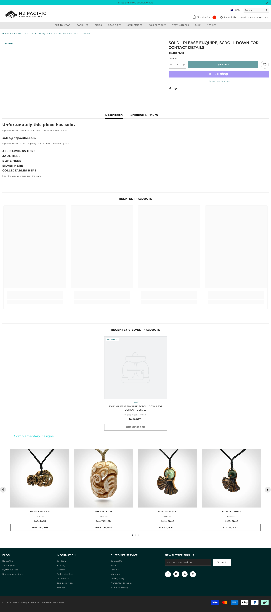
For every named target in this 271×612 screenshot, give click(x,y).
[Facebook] (170, 89)
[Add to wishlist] (265, 65)
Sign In (244, 17)
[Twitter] (193, 574)
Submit (221, 562)
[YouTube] (185, 574)
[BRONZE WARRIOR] (39, 478)
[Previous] (3, 490)
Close (267, 2)
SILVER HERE (12, 165)
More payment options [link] (218, 81)
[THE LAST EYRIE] (103, 478)
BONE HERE (11, 161)
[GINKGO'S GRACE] (167, 478)
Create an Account (259, 17)
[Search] (256, 10)
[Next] (268, 490)
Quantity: (173, 58)
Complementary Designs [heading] (33, 436)
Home (5, 33)
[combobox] (254, 10)
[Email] (176, 89)
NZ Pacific (135, 402)
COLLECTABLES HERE (19, 170)
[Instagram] (176, 574)
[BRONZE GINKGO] (231, 478)
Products (16, 33)
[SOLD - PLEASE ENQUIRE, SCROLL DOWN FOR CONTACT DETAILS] (135, 367)
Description (114, 115)
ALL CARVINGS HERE (19, 151)
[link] (35, 297)
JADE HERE (11, 156)
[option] (135, 385)
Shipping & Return (144, 115)
